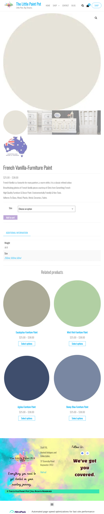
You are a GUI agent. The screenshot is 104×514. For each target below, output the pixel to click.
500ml (13, 258)
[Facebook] (82, 453)
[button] (96, 18)
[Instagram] (87, 453)
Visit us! (43, 472)
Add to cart (10, 217)
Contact (65, 5)
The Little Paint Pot (28, 4)
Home (48, 5)
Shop (97, 5)
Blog (74, 5)
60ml (19, 258)
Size (10, 208)
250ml (7, 258)
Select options (26, 343)
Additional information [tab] (17, 232)
